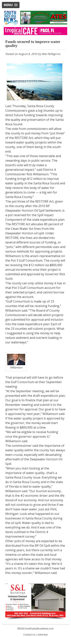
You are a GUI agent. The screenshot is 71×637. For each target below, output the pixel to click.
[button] (11, 5)
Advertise (42, 634)
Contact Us (29, 634)
